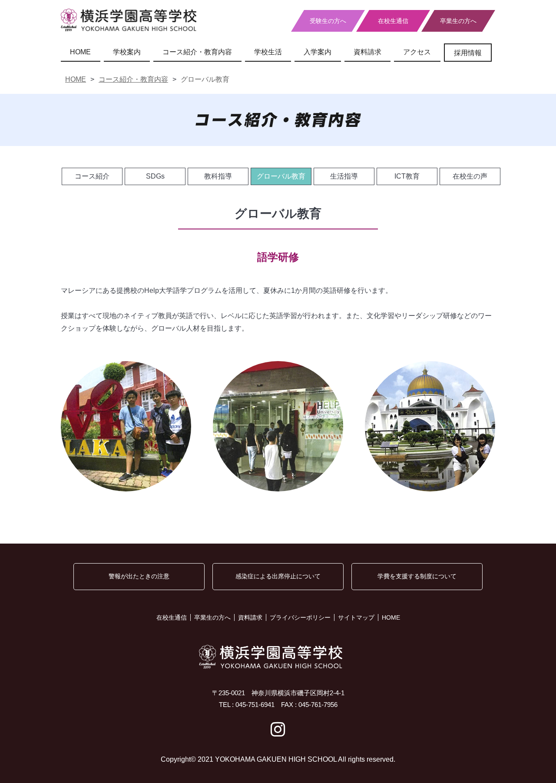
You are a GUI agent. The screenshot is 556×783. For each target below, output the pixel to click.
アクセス (417, 52)
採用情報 (468, 52)
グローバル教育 (281, 176)
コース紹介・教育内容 (197, 52)
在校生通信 (393, 20)
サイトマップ (356, 617)
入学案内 (317, 52)
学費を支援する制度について (417, 576)
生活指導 (344, 176)
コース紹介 (92, 176)
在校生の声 (470, 176)
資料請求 (367, 52)
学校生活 (268, 52)
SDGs (155, 176)
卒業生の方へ (458, 20)
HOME (80, 52)
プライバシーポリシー (300, 617)
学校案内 (127, 52)
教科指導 (218, 176)
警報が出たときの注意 (139, 576)
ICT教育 (407, 176)
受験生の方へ (328, 20)
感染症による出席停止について (278, 576)
